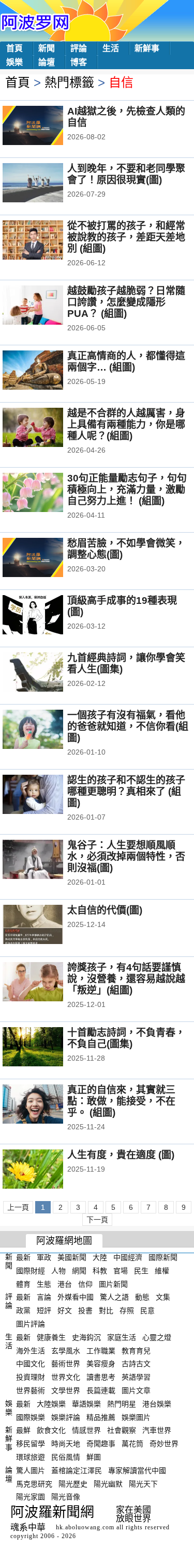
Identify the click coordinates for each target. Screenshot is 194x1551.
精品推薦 (100, 1417)
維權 (162, 1271)
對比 (106, 1310)
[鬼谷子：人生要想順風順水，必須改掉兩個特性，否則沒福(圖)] (47, 860)
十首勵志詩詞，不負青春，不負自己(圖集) (126, 1038)
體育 (23, 1284)
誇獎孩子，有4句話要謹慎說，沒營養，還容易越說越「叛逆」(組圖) (126, 979)
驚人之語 (114, 1297)
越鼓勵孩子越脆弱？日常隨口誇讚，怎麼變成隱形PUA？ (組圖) (126, 302)
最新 (23, 1257)
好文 (64, 1310)
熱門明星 (121, 1404)
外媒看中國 (75, 1297)
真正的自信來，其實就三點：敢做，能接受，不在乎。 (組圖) (121, 1101)
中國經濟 (127, 1257)
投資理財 (30, 1377)
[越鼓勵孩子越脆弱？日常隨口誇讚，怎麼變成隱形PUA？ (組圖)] (47, 306)
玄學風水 (65, 1350)
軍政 (44, 1257)
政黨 (23, 1310)
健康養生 (51, 1337)
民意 (147, 1310)
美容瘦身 (100, 1364)
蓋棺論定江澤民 (76, 1470)
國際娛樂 (30, 1417)
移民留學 (30, 1444)
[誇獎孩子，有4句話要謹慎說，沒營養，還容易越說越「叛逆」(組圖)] (47, 982)
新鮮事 (147, 48)
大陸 (100, 1257)
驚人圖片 (30, 1470)
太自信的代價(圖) (104, 910)
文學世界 (65, 1390)
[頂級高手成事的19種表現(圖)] (47, 615)
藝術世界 (65, 1364)
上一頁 (18, 1207)
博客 (78, 62)
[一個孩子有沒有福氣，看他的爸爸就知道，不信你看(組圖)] (47, 730)
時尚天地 (65, 1444)
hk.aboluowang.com (85, 1527)
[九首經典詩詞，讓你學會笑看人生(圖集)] (47, 673)
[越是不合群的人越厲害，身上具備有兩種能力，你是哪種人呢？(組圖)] (47, 428)
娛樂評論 (65, 1417)
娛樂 (14, 62)
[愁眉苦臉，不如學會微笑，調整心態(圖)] (47, 558)
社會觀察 (121, 1430)
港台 (64, 1284)
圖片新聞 (113, 1284)
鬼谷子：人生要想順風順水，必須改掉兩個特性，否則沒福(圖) (126, 856)
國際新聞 (162, 1257)
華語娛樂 (86, 1404)
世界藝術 (30, 1390)
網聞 (79, 1271)
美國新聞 (71, 1257)
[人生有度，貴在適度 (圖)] (47, 1170)
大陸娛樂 (51, 1404)
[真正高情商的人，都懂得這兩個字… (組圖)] (47, 371)
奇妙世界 (164, 1444)
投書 (85, 1310)
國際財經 (30, 1271)
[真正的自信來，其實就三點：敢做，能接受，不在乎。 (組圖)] (47, 1105)
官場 (120, 1271)
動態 (142, 1297)
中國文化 (30, 1364)
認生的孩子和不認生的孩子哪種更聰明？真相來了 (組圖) (126, 791)
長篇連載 (100, 1390)
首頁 (14, 48)
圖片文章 (136, 1390)
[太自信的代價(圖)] (47, 925)
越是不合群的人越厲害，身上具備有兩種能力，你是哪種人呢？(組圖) (126, 424)
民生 (141, 1271)
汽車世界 (156, 1430)
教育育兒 (136, 1350)
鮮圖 (93, 1457)
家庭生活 (121, 1337)
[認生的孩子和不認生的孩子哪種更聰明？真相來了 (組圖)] (47, 795)
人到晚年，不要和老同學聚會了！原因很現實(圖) (126, 174)
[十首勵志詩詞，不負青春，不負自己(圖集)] (47, 1047)
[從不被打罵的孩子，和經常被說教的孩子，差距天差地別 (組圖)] (47, 241)
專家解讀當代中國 (137, 1470)
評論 (78, 48)
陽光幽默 (108, 1483)
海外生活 (30, 1350)
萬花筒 (132, 1444)
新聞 (46, 48)
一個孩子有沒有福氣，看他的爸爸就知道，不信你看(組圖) (127, 726)
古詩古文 (136, 1364)
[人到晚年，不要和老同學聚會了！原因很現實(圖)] (47, 183)
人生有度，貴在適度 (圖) (120, 1154)
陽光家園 (30, 1497)
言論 (44, 1297)
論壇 (46, 62)
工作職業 (100, 1350)
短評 (44, 1310)
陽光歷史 (72, 1483)
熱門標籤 (69, 82)
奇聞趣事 (100, 1444)
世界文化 (65, 1377)
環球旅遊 (30, 1457)
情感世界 (86, 1430)
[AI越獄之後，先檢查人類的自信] (47, 126)
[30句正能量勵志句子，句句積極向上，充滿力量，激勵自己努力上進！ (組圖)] (47, 493)
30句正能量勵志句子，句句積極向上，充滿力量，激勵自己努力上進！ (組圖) (127, 489)
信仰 (85, 1284)
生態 (44, 1284)
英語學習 (136, 1377)
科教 (100, 1271)
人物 (58, 1271)
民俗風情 (65, 1457)
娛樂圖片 (136, 1417)
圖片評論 (30, 1324)
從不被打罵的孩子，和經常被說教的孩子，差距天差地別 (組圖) (126, 237)
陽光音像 (65, 1497)
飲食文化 (51, 1430)
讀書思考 (100, 1377)
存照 (127, 1310)
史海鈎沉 (86, 1337)
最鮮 (23, 1430)
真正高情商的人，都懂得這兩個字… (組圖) (126, 361)
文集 (163, 1297)
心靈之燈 (156, 1337)
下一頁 (97, 1220)
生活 (110, 48)
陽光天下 (143, 1483)
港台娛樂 (156, 1404)
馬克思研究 (34, 1483)
